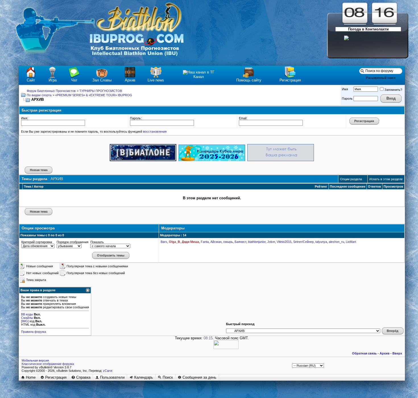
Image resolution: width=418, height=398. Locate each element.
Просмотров (393, 186)
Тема (27, 186)
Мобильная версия (35, 360)
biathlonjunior (257, 241)
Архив (130, 80)
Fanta (205, 241)
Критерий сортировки (36, 242)
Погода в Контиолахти (368, 29)
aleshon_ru (336, 241)
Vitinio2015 (284, 241)
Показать (97, 242)
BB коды (27, 314)
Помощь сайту (248, 80)
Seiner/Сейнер (303, 241)
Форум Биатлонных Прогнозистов (51, 91)
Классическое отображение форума (48, 364)
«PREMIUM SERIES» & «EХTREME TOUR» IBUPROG (93, 95)
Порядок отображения (72, 242)
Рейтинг (321, 186)
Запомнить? (393, 89)
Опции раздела (351, 179)
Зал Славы (101, 80)
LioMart (351, 241)
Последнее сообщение (347, 186)
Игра (53, 80)
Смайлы (27, 317)
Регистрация (290, 80)
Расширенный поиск (381, 77)
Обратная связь (364, 353)
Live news (156, 80)
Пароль (347, 98)
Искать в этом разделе (386, 179)
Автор (39, 186)
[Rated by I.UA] (226, 348)
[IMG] (25, 321)
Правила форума (33, 331)
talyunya (321, 241)
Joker (271, 241)
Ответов (374, 186)
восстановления (155, 131)
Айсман (216, 241)
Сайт (31, 80)
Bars (164, 241)
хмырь (228, 241)
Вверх (397, 353)
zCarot (107, 370)
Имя (345, 89)
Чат (74, 80)
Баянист (240, 241)
